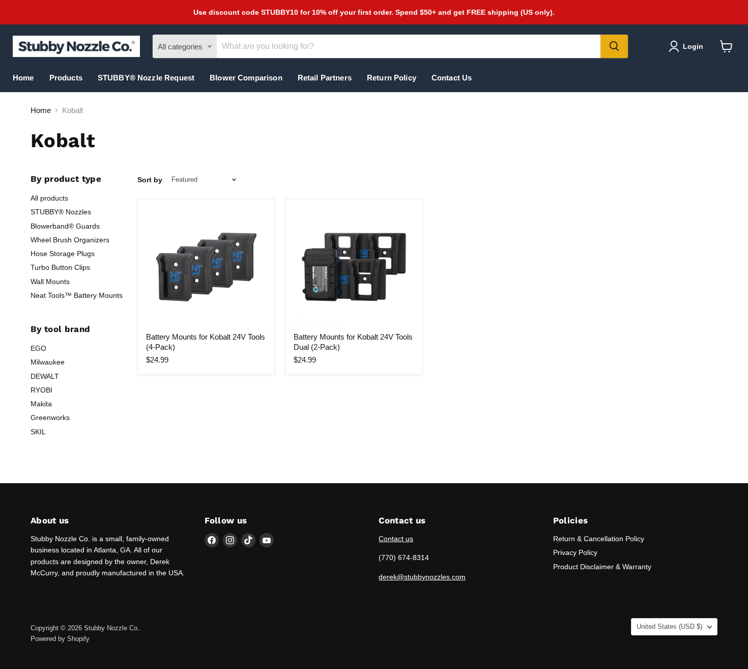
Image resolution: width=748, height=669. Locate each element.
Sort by (149, 180)
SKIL (38, 432)
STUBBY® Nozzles (61, 212)
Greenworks (50, 417)
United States (669, 626)
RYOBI (41, 390)
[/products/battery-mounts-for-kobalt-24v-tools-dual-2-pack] (354, 267)
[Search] (614, 46)
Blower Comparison (246, 77)
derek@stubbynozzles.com (422, 577)
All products (49, 198)
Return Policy (391, 77)
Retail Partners (325, 77)
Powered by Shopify (60, 639)
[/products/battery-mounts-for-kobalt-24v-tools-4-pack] (206, 267)
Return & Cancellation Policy (598, 539)
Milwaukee (48, 362)
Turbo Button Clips (60, 267)
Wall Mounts (50, 281)
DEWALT (45, 376)
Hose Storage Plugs (63, 253)
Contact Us (451, 77)
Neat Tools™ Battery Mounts (77, 295)
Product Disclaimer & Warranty (602, 567)
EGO (38, 348)
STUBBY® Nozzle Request (146, 77)
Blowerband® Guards (65, 226)
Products (65, 77)
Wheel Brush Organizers (70, 240)
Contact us (396, 539)
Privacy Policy (575, 552)
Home (23, 77)
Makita (41, 404)
